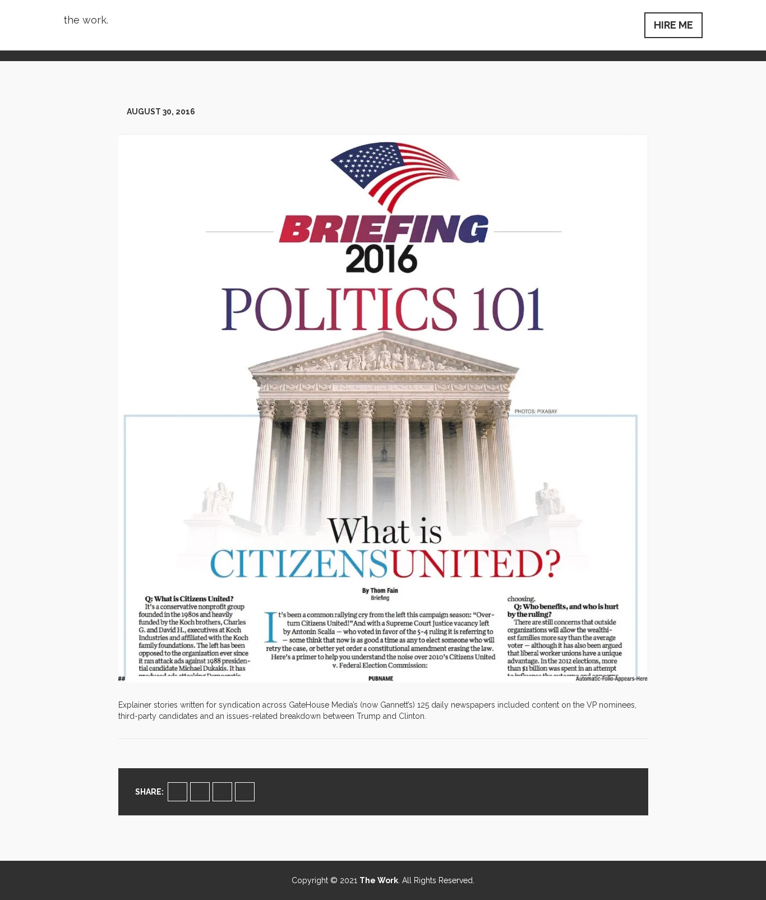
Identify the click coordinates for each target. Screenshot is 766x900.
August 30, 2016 (161, 111)
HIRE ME (673, 25)
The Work (378, 880)
